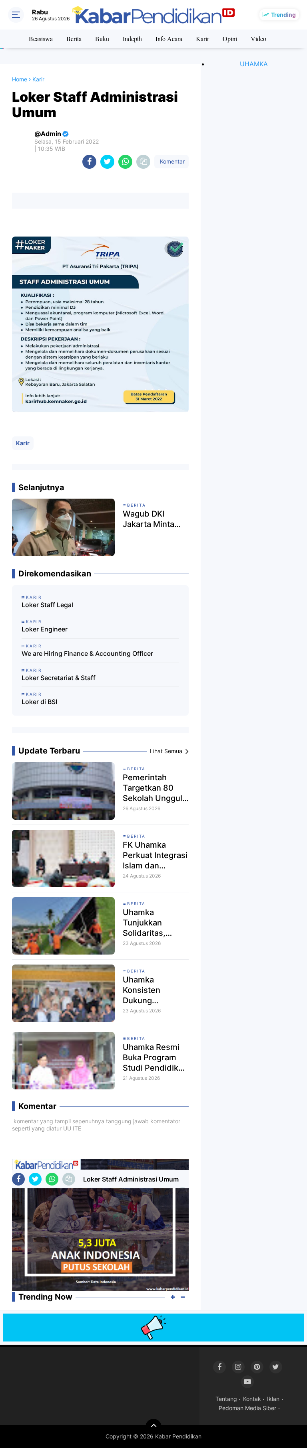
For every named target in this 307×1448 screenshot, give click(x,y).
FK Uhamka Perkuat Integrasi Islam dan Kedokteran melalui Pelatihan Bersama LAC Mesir (155, 855)
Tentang (226, 1398)
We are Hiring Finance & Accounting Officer (87, 653)
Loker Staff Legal (47, 605)
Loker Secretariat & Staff (59, 678)
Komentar (171, 161)
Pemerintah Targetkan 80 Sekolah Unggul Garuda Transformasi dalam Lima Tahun (152, 788)
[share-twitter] (107, 162)
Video (258, 38)
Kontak (252, 1398)
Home (19, 79)
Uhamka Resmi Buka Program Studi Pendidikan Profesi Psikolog (155, 1057)
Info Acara (168, 38)
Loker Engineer (45, 629)
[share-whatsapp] (125, 162)
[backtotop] (153, 1427)
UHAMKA (254, 64)
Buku (102, 38)
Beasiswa (41, 38)
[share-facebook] (89, 162)
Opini (230, 38)
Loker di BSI (39, 702)
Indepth (132, 38)
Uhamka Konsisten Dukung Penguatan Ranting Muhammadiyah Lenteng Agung (153, 990)
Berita (74, 38)
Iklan (273, 1398)
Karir (202, 38)
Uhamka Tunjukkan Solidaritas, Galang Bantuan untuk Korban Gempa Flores (152, 922)
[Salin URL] (143, 162)
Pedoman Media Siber (247, 1408)
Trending (283, 14)
